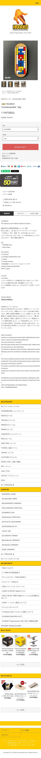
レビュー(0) (34, 213)
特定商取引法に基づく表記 (10, 158)
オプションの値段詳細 (8, 153)
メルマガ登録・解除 (12, 745)
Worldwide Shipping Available (11, 626)
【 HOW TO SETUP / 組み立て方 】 (13, 591)
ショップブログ (22, 745)
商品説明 (7, 213)
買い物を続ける (7, 205)
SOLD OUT (20, 147)
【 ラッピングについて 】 (10, 607)
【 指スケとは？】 (7, 568)
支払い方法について (13, 740)
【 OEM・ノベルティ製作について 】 (14, 602)
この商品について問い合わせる (12, 202)
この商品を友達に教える (10, 199)
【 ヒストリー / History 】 (10, 582)
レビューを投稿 (7, 194)
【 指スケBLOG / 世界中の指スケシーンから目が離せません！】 (20, 597)
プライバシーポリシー (27, 742)
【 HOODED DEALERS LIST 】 (12, 616)
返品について (6, 156)
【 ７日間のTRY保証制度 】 (10, 572)
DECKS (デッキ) (11, 91)
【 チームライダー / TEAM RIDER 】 (13, 577)
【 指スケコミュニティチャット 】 (13, 586)
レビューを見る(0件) (9, 191)
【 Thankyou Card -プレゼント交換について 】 (17, 612)
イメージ (20, 213)
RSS (29, 745)
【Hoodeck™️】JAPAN (13, 92)
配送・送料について (24, 740)
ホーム (3, 91)
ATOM (32, 745)
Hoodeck (19, 91)
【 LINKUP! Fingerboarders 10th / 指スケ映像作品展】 (20, 621)
